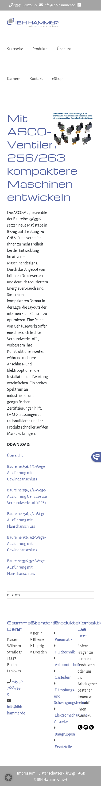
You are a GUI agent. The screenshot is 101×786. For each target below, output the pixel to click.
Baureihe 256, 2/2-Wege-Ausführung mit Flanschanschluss (27, 520)
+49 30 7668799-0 (15, 688)
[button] (8, 777)
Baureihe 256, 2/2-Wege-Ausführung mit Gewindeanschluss (27, 473)
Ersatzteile (63, 747)
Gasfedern (62, 677)
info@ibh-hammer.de (59, 5)
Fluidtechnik (64, 652)
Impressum (26, 773)
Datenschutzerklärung (57, 773)
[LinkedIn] (79, 5)
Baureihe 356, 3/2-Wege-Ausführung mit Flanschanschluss (26, 567)
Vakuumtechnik (67, 665)
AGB (81, 773)
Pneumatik (63, 640)
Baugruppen (64, 734)
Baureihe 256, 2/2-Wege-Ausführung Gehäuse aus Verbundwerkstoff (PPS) (27, 496)
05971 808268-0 (25, 5)
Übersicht (15, 456)
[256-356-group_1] (73, 114)
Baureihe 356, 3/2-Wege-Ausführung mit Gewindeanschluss (26, 543)
